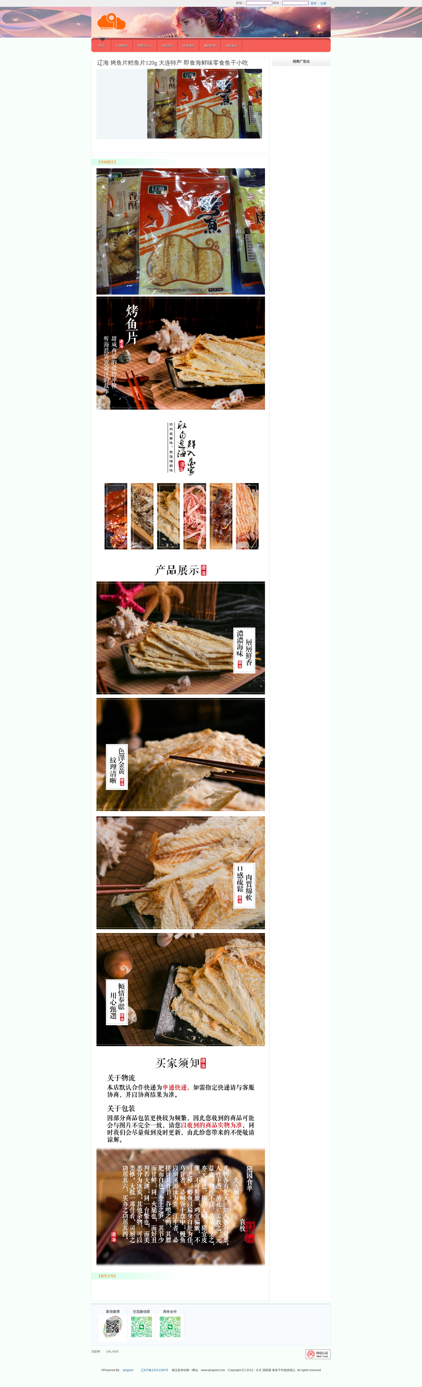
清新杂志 (231, 45)
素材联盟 (210, 45)
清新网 (95, 1351)
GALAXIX (112, 1351)
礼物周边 (122, 45)
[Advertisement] (301, 160)
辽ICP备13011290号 (154, 1370)
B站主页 (167, 45)
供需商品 (188, 45)
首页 (101, 45)
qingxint (128, 1370)
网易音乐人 (145, 45)
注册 (323, 3)
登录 (313, 3)
